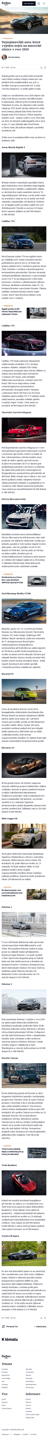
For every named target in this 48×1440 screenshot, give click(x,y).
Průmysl (4, 1372)
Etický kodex (30, 1417)
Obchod (4, 1402)
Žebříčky (5, 1387)
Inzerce (28, 1405)
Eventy (28, 1399)
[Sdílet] (42, 68)
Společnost (5, 1375)
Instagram (17, 1434)
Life (3, 1381)
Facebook (5, 1434)
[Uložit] (45, 68)
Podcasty (29, 1378)
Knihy (4, 1405)
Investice (5, 1369)
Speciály (29, 1369)
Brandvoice (30, 1387)
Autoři (4, 1399)
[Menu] (44, 3)
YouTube (33, 1434)
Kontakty (29, 1411)
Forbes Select (6, 1408)
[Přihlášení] (39, 3)
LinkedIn (25, 1434)
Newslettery (30, 1381)
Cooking (4, 1384)
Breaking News (31, 1384)
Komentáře (30, 1372)
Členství (28, 1402)
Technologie (6, 1378)
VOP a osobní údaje (32, 1414)
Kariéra (28, 1408)
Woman (28, 1375)
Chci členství (29, 3)
